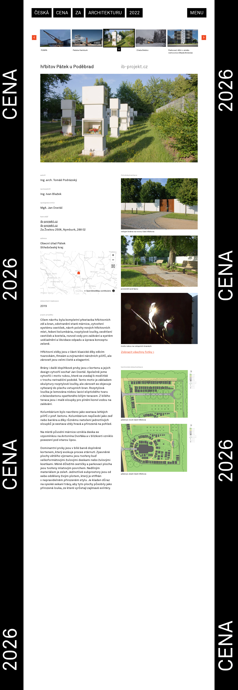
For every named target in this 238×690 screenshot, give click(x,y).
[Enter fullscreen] (113, 266)
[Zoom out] (113, 259)
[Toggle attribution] (113, 291)
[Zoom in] (113, 255)
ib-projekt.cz (49, 221)
